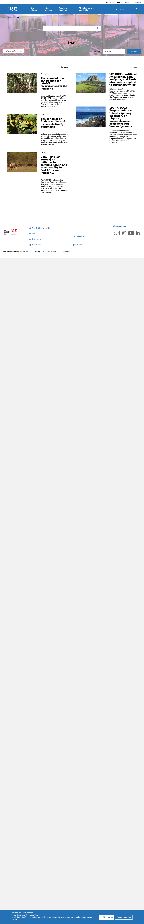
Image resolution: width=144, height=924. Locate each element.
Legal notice (66, 252)
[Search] (98, 28)
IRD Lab (78, 245)
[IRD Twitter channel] (115, 233)
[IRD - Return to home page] (12, 9)
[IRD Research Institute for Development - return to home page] (10, 232)
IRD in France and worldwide (86, 9)
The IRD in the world (41, 228)
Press (127, 2)
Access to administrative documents (15, 252)
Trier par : (97, 51)
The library (80, 236)
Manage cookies (123, 917)
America (9, 17)
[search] (125, 9)
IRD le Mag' (37, 245)
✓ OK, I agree (107, 917)
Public (118, 2)
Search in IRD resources (72, 36)
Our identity (34, 9)
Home (4, 17)
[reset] (92, 28)
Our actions (48, 9)
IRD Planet (137, 2)
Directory (37, 252)
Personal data (51, 252)
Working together (63, 9)
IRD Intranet (37, 239)
